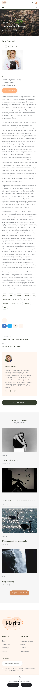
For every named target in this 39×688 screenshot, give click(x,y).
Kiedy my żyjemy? (8, 581)
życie (4, 307)
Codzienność (6, 644)
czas (4, 295)
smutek (5, 303)
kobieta (27, 295)
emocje (19, 295)
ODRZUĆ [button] (26, 684)
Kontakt (23, 648)
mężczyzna (6, 299)
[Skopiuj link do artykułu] (16, 46)
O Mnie (22, 644)
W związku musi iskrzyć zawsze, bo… (15, 541)
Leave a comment (18, 402)
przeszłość (16, 299)
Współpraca (24, 651)
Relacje (5, 22)
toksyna (13, 303)
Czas (3, 576)
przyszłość (26, 299)
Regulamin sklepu (26, 641)
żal (20, 303)
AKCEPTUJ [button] (13, 684)
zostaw (27, 303)
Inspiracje (5, 648)
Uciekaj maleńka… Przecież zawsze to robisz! (18, 501)
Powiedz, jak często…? (10, 460)
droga (11, 295)
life (34, 295)
